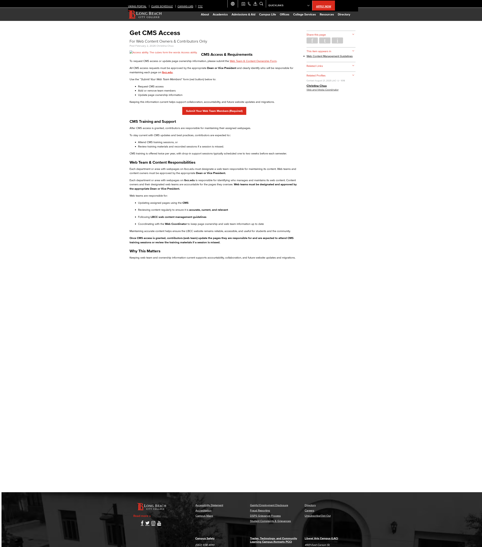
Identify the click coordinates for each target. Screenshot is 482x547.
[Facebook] (142, 523)
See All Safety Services (255, 4)
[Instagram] (153, 523)
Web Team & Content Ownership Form (253, 61)
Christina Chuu (165, 45)
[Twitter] (147, 523)
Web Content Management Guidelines (330, 56)
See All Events (243, 4)
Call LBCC (249, 4)
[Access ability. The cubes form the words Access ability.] (163, 52)
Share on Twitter (324, 40)
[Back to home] (144, 14)
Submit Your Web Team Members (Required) (214, 110)
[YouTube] (159, 523)
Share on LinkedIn (337, 40)
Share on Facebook (312, 40)
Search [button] (261, 4)
